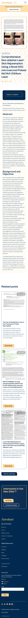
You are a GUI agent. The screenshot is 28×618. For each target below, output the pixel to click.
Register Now (14, 9)
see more (8, 500)
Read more (8, 345)
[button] (25, 2)
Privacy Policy (4, 612)
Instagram (3, 555)
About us (3, 527)
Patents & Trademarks (6, 536)
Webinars (3, 549)
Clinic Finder (4, 566)
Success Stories (5, 558)
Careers (3, 538)
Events (3, 530)
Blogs (2, 552)
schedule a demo (11, 505)
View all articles (9, 474)
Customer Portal (5, 563)
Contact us (4, 546)
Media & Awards (5, 533)
